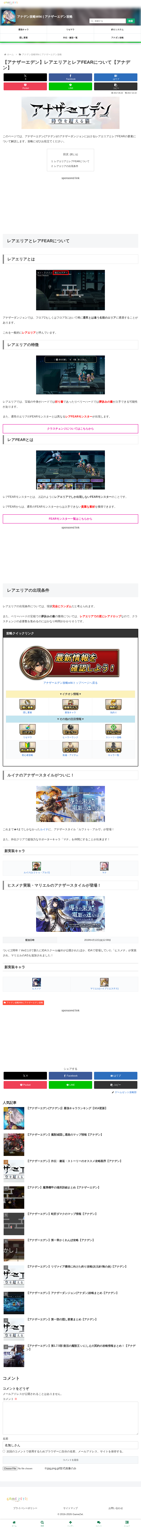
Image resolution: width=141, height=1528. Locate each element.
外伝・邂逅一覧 (70, 37)
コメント (10, 1398)
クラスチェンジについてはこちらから (70, 428)
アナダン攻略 (117, 37)
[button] (115, 86)
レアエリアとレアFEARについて (71, 161)
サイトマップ (70, 1508)
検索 (130, 21)
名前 (5, 1438)
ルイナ (44, 829)
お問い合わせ (116, 1508)
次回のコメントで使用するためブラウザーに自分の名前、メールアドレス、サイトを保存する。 (66, 1451)
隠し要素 (23, 37)
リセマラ (70, 29)
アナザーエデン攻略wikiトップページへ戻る (70, 682)
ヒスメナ (36, 988)
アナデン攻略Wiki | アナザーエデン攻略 (45, 16)
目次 (66, 154)
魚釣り (113, 712)
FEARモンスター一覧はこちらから (70, 518)
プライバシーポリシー (25, 1508)
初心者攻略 (27, 755)
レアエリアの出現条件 (66, 166)
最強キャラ (23, 29)
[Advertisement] (70, 205)
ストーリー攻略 (113, 737)
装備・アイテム (70, 755)
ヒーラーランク (70, 737)
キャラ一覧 (113, 755)
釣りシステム (117, 29)
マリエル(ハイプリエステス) (104, 988)
